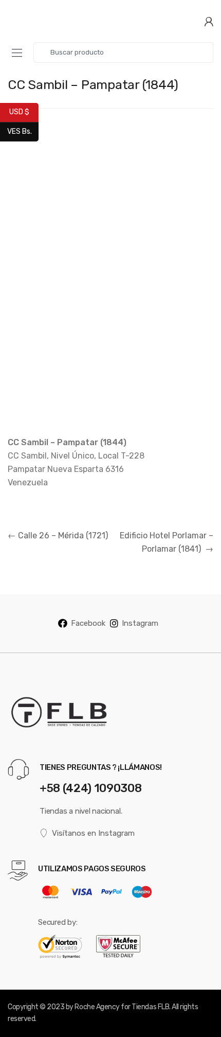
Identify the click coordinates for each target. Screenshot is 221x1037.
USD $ (24, 111)
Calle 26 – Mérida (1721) (58, 535)
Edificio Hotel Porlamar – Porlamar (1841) (166, 542)
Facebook (88, 623)
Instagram (140, 623)
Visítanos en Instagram (93, 833)
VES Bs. (23, 130)
